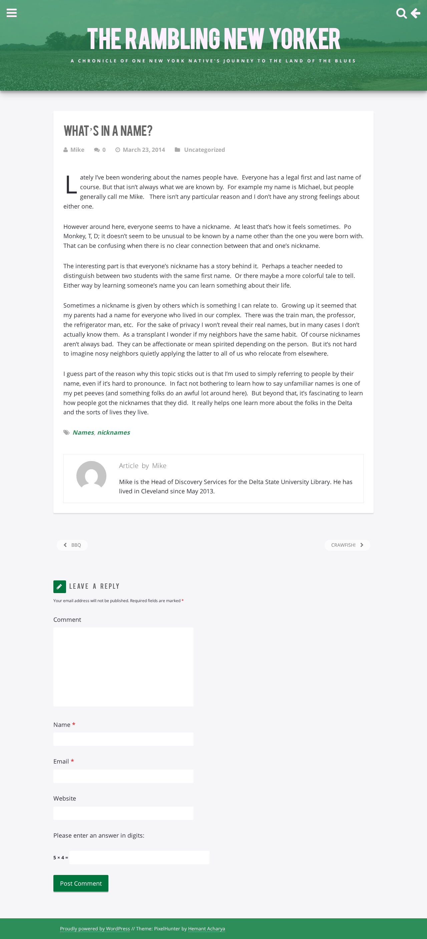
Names (83, 432)
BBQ (75, 545)
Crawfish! (344, 545)
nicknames (113, 432)
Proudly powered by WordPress (95, 928)
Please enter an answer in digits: (98, 835)
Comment (67, 619)
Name (64, 725)
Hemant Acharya (206, 928)
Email (63, 761)
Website (64, 798)
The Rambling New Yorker (214, 37)
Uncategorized (204, 149)
